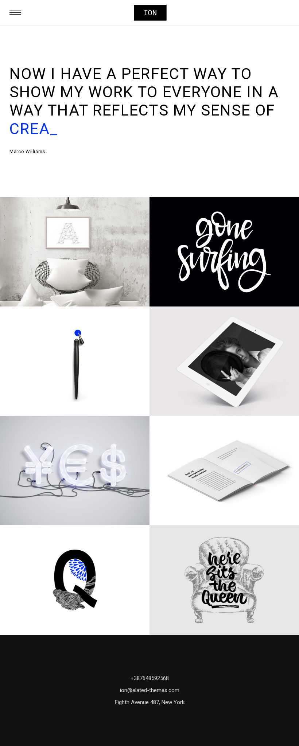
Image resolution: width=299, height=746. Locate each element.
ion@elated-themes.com (149, 690)
